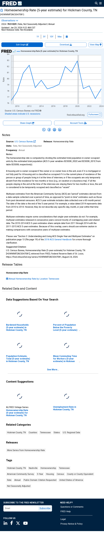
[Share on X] (44, 129)
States (57, 432)
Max (60, 36)
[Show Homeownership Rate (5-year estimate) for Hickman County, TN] (49, 51)
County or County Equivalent (80, 474)
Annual (17, 480)
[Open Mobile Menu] (100, 3)
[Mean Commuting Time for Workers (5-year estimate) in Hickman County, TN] (66, 345)
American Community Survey (20, 474)
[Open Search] (96, 3)
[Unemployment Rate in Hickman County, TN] (66, 396)
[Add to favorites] (1, 10)
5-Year (40, 474)
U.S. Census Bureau (24, 141)
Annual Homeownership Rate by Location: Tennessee (34, 278)
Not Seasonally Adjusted (18, 486)
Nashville (33, 468)
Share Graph (26, 123)
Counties (33, 432)
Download (65, 44)
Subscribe (45, 508)
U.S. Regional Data (71, 432)
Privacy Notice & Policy (71, 524)
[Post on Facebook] (49, 129)
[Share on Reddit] (54, 129)
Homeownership (48, 468)
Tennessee (45, 432)
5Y (44, 36)
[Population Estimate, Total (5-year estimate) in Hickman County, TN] (19, 345)
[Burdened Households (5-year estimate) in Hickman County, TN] (19, 314)
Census (60, 474)
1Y (37, 36)
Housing (50, 474)
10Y (51, 36)
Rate (9, 480)
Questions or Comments (71, 507)
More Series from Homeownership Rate (26, 450)
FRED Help (65, 511)
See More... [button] (53, 369)
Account (77, 123)
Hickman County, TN (16, 432)
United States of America (71, 480)
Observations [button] (8, 20)
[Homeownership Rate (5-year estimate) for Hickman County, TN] (19, 396)
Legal (63, 519)
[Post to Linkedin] (59, 129)
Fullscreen (94, 114)
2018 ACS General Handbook (58, 239)
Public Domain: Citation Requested (40, 480)
